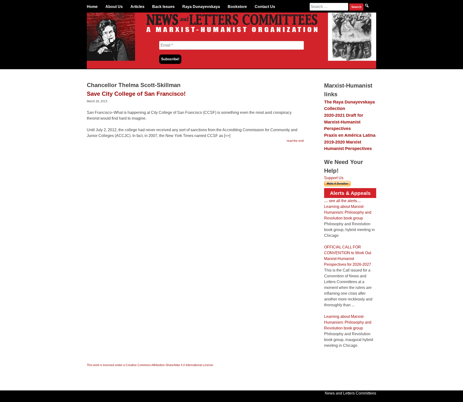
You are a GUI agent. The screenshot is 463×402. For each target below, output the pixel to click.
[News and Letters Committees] (231, 33)
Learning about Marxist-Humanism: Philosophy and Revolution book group (347, 212)
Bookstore (237, 7)
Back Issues (163, 7)
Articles (137, 7)
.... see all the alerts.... (342, 201)
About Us (114, 7)
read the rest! (295, 141)
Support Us (333, 178)
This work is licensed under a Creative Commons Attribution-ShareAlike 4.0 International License (150, 365)
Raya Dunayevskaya (201, 7)
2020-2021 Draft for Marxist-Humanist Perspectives (343, 122)
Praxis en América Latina (349, 135)
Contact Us (265, 7)
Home (92, 7)
